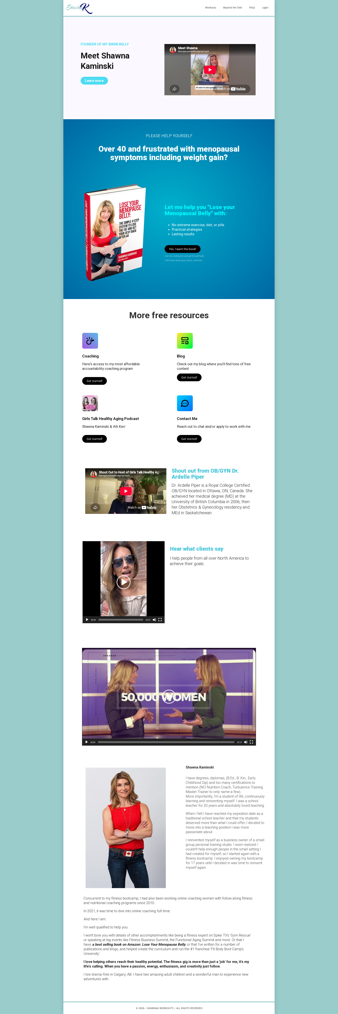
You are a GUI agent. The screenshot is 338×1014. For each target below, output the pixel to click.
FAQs (252, 7)
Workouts (210, 7)
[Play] (87, 619)
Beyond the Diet (232, 7)
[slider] (121, 620)
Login (265, 7)
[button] (124, 582)
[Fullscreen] (160, 619)
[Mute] (154, 619)
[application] (124, 582)
